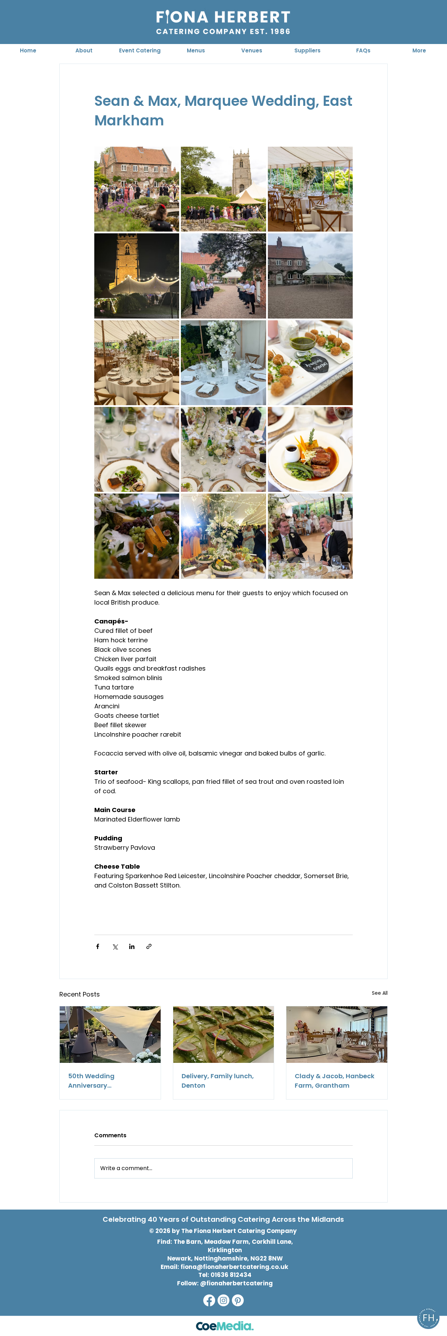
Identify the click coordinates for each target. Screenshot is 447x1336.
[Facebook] (209, 1300)
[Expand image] (136, 189)
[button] (140, 50)
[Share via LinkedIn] (132, 946)
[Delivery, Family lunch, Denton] (223, 1034)
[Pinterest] (238, 1300)
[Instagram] (223, 1300)
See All (380, 993)
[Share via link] (149, 946)
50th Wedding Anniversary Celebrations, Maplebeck (108, 1081)
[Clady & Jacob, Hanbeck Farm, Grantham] (336, 1034)
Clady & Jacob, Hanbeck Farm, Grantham (334, 1081)
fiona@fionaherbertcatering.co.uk (234, 1267)
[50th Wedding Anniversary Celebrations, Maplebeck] (110, 1034)
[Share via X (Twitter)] (114, 946)
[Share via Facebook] (97, 946)
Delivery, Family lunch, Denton (218, 1081)
